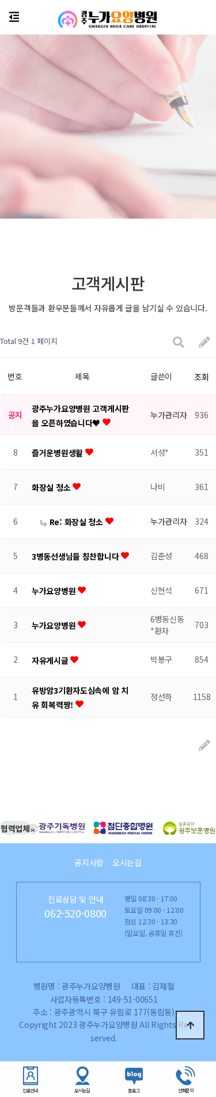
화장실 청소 (52, 487)
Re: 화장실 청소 (76, 522)
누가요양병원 (55, 591)
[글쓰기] (204, 341)
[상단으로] (190, 1025)
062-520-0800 (75, 912)
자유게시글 (51, 660)
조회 (201, 377)
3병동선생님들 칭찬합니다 (76, 556)
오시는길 (127, 862)
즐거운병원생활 (58, 452)
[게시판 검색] (178, 341)
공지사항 (89, 862)
